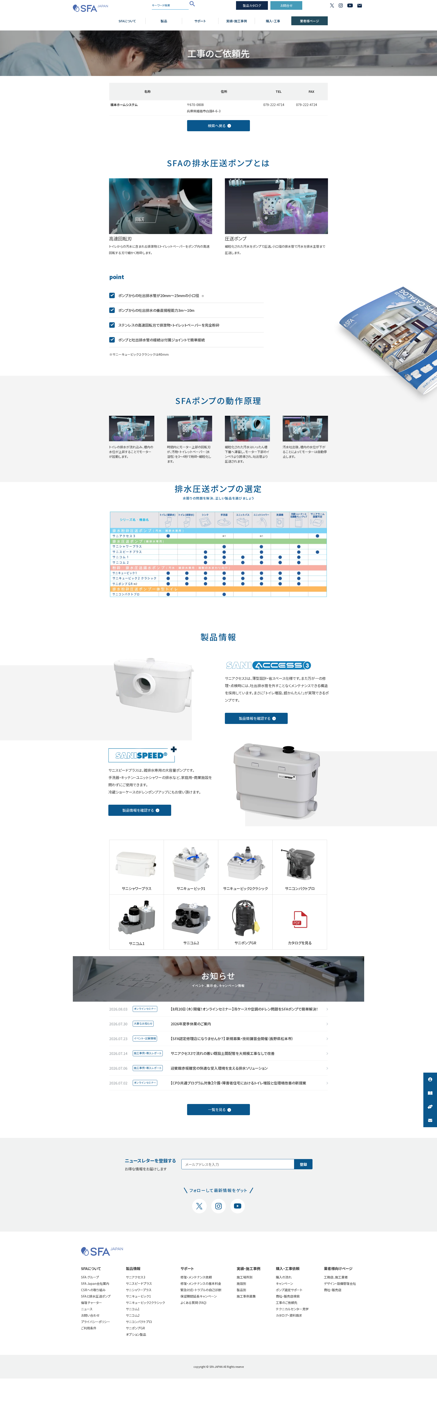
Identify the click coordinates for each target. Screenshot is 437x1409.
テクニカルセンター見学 (292, 1309)
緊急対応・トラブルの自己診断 (200, 1290)
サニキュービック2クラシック (145, 1302)
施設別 (241, 1283)
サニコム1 (133, 1309)
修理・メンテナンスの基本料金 (200, 1283)
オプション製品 (136, 1334)
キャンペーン (284, 1283)
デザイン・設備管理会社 (340, 1283)
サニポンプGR (135, 1328)
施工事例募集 (246, 1296)
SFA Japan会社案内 (95, 1283)
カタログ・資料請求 (289, 1315)
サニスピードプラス (139, 1283)
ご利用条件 (89, 1328)
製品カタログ (252, 5)
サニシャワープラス (139, 1290)
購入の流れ (284, 1277)
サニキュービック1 (138, 1296)
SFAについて (127, 21)
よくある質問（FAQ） (193, 1302)
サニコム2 (133, 1315)
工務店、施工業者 (336, 1277)
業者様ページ (309, 21)
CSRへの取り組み (93, 1290)
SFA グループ (90, 1277)
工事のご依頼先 (286, 1302)
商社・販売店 (332, 1290)
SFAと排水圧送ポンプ (96, 1296)
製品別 (241, 1290)
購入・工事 (273, 21)
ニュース (87, 1309)
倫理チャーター (91, 1302)
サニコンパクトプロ (139, 1321)
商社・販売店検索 (288, 1296)
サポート (200, 21)
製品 (164, 21)
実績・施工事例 (236, 21)
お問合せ (286, 5)
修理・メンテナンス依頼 (196, 1277)
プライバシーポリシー (95, 1321)
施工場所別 (245, 1277)
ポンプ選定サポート (289, 1290)
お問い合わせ (90, 1315)
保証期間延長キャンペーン (198, 1296)
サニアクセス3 (135, 1277)
